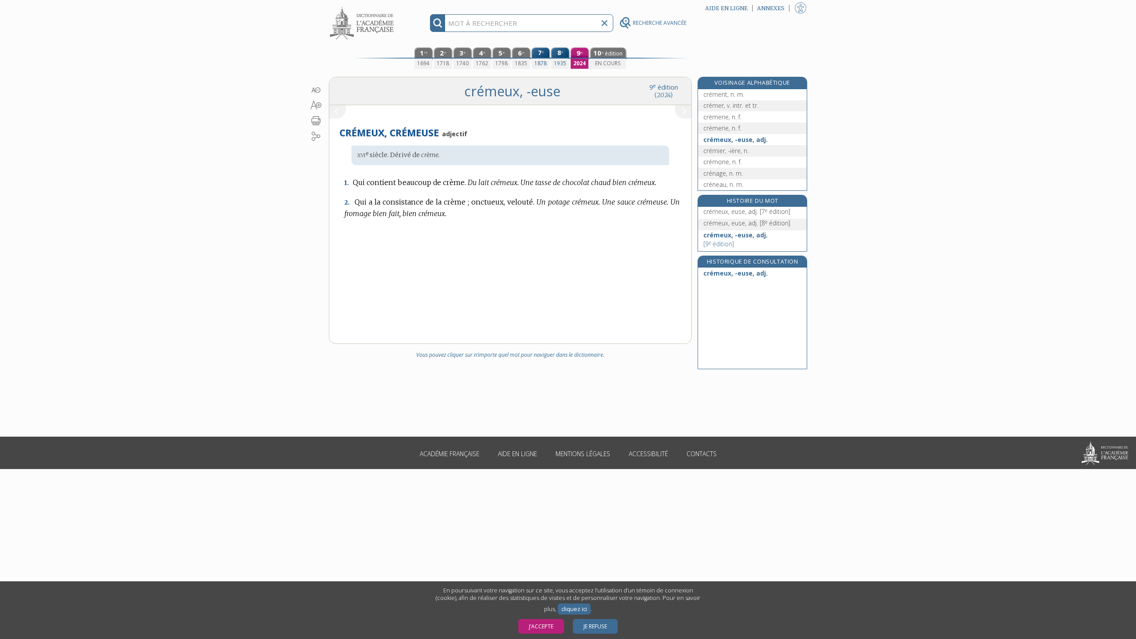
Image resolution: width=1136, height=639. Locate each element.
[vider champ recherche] (604, 23)
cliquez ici (574, 609)
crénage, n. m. (723, 173)
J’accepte (541, 626)
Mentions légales (583, 454)
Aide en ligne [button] (726, 8)
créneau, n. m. (723, 184)
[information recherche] (438, 23)
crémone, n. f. (722, 162)
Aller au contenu (363, 7)
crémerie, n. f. (722, 128)
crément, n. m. (723, 94)
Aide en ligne (517, 454)
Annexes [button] (771, 8)
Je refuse (595, 626)
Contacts (701, 454)
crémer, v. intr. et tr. (730, 105)
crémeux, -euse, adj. (735, 139)
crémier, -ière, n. (726, 150)
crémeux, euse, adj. (746, 211)
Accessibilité (648, 454)
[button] (316, 90)
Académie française (449, 454)
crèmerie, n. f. (722, 117)
